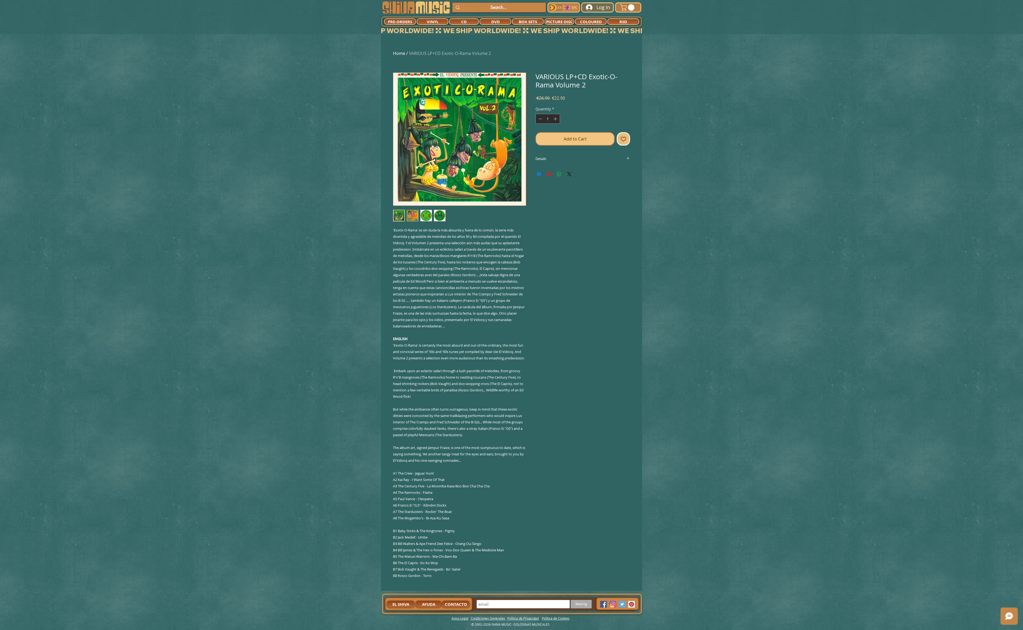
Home (399, 53)
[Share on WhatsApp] (559, 174)
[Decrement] (539, 118)
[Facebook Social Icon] (603, 604)
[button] (628, 7)
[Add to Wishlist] (623, 139)
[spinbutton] (548, 118)
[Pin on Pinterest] (549, 174)
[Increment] (556, 118)
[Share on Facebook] (539, 174)
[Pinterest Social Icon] (631, 604)
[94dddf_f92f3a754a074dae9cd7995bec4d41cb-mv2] (613, 604)
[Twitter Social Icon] (622, 604)
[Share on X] (569, 174)
